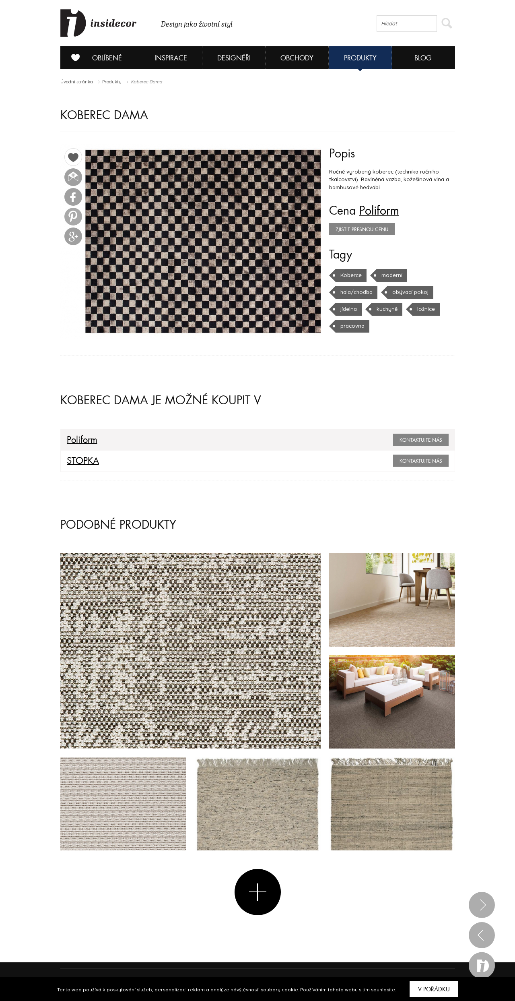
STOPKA (83, 461)
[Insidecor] (98, 23)
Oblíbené (107, 58)
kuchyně (387, 309)
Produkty (360, 58)
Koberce (351, 275)
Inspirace (170, 58)
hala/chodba (356, 292)
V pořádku (434, 989)
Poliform (379, 211)
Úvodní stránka (76, 82)
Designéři (234, 58)
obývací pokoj (410, 292)
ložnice (426, 309)
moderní (391, 275)
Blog (423, 58)
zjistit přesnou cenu (362, 229)
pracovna (352, 326)
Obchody (296, 58)
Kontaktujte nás (421, 440)
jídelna (348, 309)
